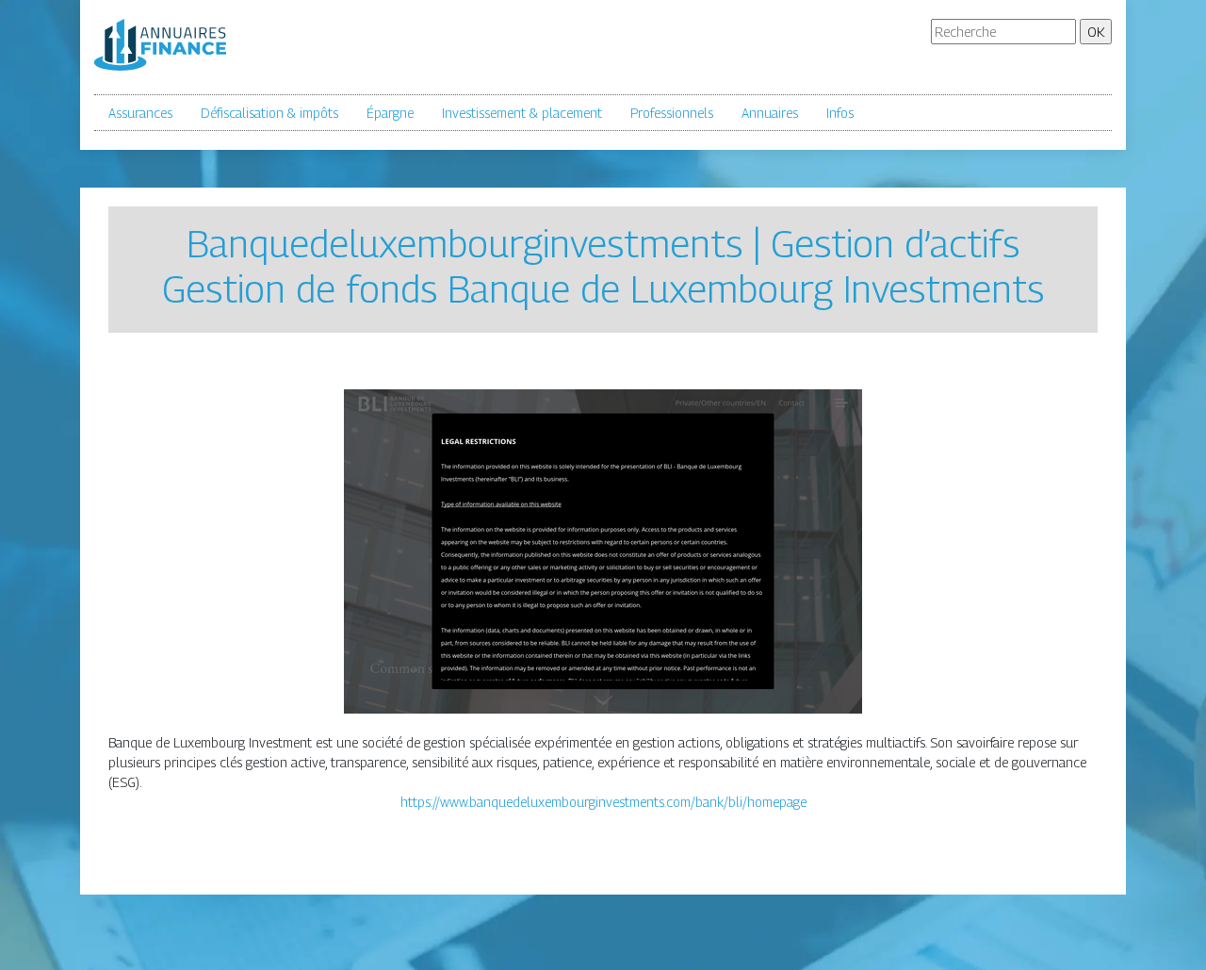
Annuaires (770, 113)
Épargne (390, 113)
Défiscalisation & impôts (269, 113)
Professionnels (671, 113)
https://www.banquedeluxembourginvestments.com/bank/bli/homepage (603, 802)
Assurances (140, 113)
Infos (840, 113)
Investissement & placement (522, 113)
